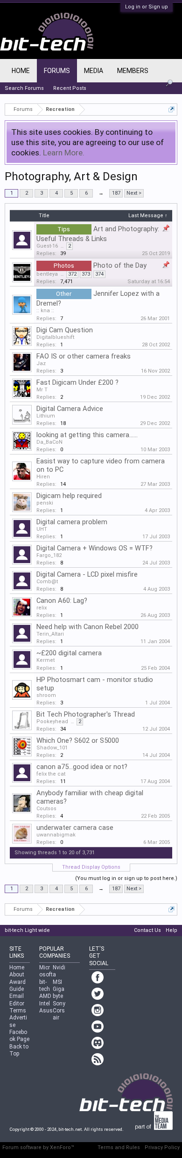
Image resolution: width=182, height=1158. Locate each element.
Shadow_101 (52, 748)
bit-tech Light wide (27, 930)
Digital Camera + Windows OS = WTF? (94, 548)
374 (99, 274)
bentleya (47, 274)
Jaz (41, 363)
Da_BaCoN (49, 442)
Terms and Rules (119, 1147)
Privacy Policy (162, 1147)
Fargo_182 (49, 555)
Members (132, 70)
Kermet (45, 660)
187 (116, 193)
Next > (133, 193)
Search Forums (24, 88)
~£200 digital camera (69, 653)
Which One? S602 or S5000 (77, 740)
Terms (17, 1010)
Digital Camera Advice (69, 408)
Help (171, 930)
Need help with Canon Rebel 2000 (87, 627)
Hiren (43, 477)
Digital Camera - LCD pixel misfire (87, 574)
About (16, 974)
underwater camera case (74, 827)
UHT (41, 529)
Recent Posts (69, 88)
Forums (57, 70)
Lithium (45, 416)
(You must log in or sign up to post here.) (126, 878)
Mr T (42, 390)
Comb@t (47, 582)
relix (41, 608)
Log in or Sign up (146, 7)
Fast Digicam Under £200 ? (77, 382)
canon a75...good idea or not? (81, 766)
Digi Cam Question (64, 330)
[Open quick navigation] (171, 109)
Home (21, 70)
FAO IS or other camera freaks (83, 356)
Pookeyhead (52, 721)
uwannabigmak (56, 835)
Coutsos (46, 809)
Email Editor (16, 999)
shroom (46, 695)
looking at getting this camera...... (87, 435)
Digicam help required (69, 495)
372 (72, 274)
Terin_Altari (50, 634)
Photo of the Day (120, 265)
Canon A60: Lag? (61, 600)
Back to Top (18, 1050)
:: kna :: (45, 311)
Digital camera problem (71, 522)
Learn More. (63, 152)
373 (86, 274)
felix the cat (50, 774)
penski (44, 503)
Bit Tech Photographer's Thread (85, 714)
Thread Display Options (91, 867)
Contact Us (147, 930)
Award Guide (17, 985)
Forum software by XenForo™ (38, 1147)
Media (93, 70)
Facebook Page (19, 1035)
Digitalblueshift (55, 337)
